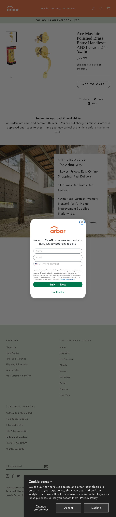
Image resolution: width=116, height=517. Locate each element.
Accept (68, 508)
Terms (72, 279)
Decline (96, 508)
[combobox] (37, 263)
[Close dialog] (82, 222)
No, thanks (58, 292)
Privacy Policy (89, 498)
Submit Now (57, 284)
